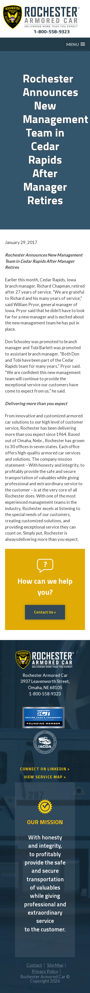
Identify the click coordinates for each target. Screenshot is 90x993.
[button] (76, 44)
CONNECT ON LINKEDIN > (45, 769)
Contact (34, 965)
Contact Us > (45, 612)
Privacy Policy (45, 971)
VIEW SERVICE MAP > (45, 777)
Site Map (55, 965)
